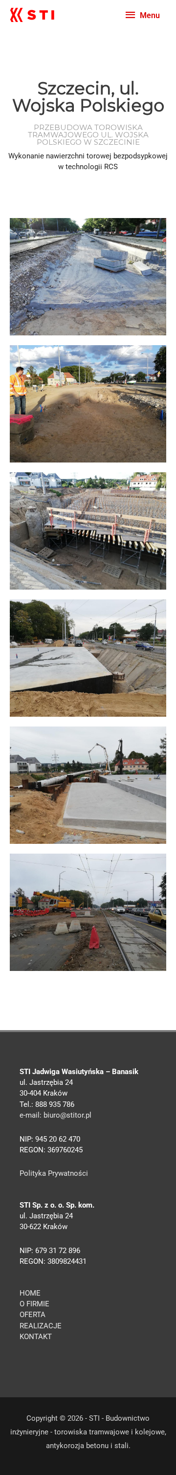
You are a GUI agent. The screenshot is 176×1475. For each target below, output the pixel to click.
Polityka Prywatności (54, 1173)
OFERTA (32, 1314)
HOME (30, 1293)
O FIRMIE (34, 1303)
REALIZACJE (41, 1325)
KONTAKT (36, 1336)
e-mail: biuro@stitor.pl (55, 1115)
